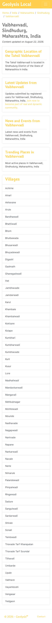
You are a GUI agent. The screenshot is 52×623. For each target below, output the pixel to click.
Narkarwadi (11, 451)
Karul (8, 302)
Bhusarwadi (11, 245)
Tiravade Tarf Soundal (17, 551)
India (14, 12)
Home (5, 12)
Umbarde (10, 565)
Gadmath (10, 266)
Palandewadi (12, 480)
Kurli (7, 359)
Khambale (10, 309)
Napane (9, 444)
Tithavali (9, 558)
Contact (41, 616)
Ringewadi (10, 494)
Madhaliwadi (12, 380)
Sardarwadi (11, 515)
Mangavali (10, 394)
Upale (8, 572)
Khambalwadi (12, 316)
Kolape (9, 330)
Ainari (8, 195)
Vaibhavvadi (12, 16)
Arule (8, 209)
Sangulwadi (11, 508)
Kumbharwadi (12, 344)
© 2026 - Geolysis (16, 616)
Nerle (8, 465)
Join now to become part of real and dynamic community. (23, 104)
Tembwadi (10, 537)
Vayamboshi (11, 587)
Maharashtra (27, 12)
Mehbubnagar (12, 401)
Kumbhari (10, 337)
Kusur (8, 366)
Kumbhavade (12, 352)
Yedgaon (10, 601)
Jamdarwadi (12, 295)
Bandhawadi (11, 216)
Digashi (9, 259)
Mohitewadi (11, 408)
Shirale (9, 522)
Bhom (8, 230)
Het (7, 280)
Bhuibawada (11, 238)
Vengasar (10, 594)
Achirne (9, 188)
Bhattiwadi (11, 223)
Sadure (9, 501)
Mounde (9, 416)
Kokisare (9, 323)
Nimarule (10, 473)
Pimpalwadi (11, 487)
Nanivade (10, 437)
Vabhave (10, 579)
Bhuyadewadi (12, 252)
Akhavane (10, 202)
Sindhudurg (43, 12)
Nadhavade (11, 423)
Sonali (8, 530)
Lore (7, 373)
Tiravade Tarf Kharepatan (19, 544)
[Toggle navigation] (46, 4)
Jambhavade (12, 287)
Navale (9, 458)
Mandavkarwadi (14, 387)
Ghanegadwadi (13, 273)
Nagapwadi (11, 430)
